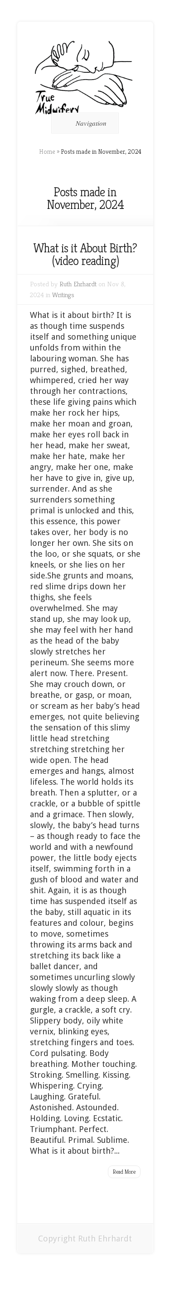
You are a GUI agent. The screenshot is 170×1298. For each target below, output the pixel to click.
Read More (124, 1171)
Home (47, 151)
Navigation (91, 123)
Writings (63, 294)
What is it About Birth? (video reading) (85, 254)
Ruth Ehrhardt (78, 283)
